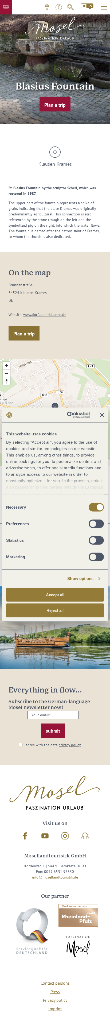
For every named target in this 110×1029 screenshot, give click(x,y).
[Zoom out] (6, 373)
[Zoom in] (6, 365)
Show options (80, 578)
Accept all (55, 594)
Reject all (55, 610)
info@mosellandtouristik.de (55, 877)
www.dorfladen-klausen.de (44, 314)
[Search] (70, 7)
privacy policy (69, 744)
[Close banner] (102, 415)
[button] (6, 7)
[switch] (96, 523)
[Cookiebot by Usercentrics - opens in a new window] (68, 415)
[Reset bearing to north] (6, 381)
